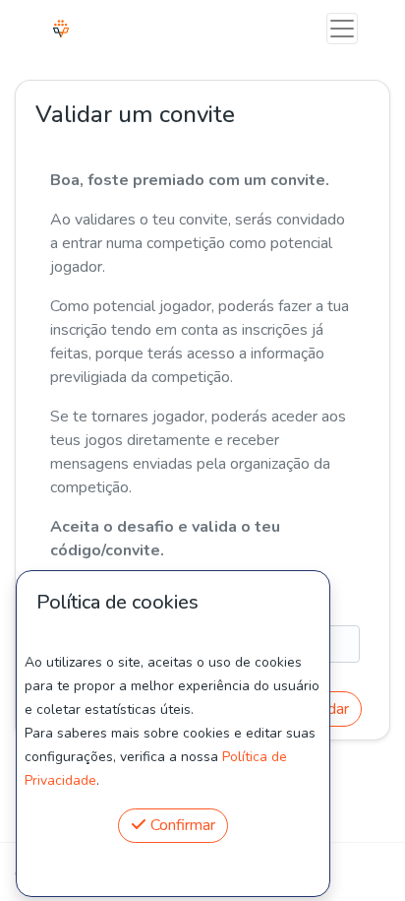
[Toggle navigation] (342, 28)
